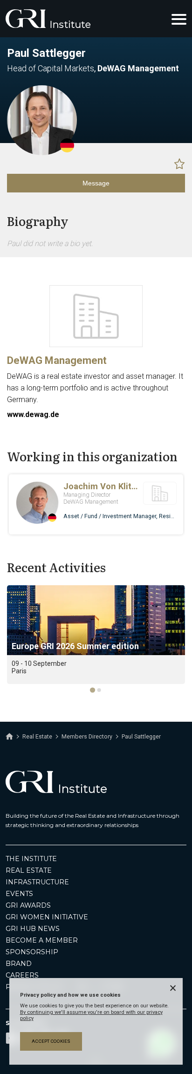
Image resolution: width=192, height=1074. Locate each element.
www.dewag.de (33, 414)
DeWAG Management (57, 360)
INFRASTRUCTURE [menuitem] (37, 882)
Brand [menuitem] (19, 963)
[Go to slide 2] (99, 690)
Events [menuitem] (19, 893)
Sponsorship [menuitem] (32, 952)
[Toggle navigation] (178, 18)
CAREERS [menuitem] (22, 975)
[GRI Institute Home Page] (48, 18)
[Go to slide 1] (92, 690)
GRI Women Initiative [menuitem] (47, 917)
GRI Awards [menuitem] (28, 905)
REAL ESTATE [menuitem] (29, 870)
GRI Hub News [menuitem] (33, 928)
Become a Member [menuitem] (42, 940)
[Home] (9, 736)
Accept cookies (51, 1041)
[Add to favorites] (179, 163)
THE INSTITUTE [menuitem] (31, 859)
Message (96, 183)
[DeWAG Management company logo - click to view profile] (96, 345)
